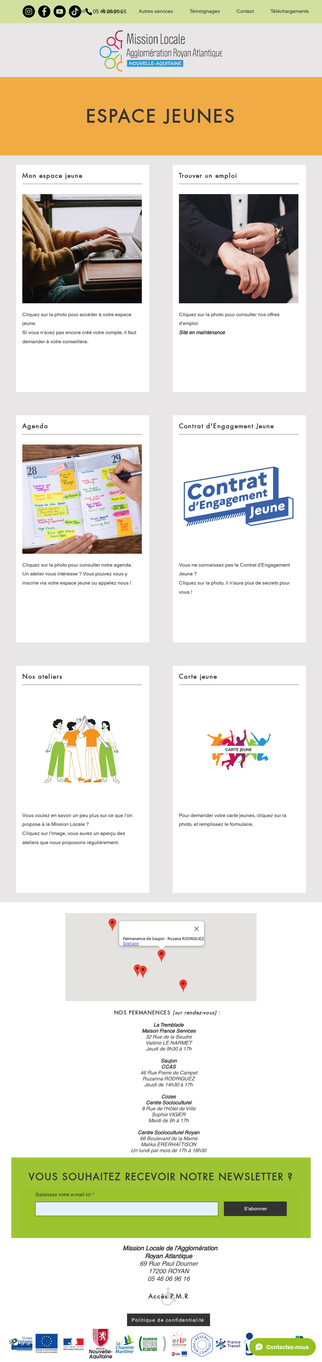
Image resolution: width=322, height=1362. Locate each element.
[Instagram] (29, 11)
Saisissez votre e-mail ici (63, 1194)
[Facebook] (44, 11)
